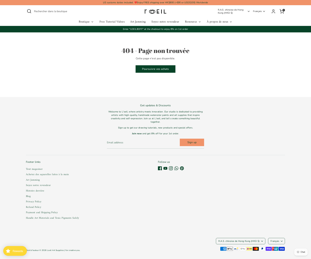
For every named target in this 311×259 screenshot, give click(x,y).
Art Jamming (138, 22)
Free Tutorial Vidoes (112, 22)
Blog (28, 196)
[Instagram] (171, 168)
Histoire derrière (35, 191)
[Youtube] (165, 168)
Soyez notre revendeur (165, 22)
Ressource (191, 22)
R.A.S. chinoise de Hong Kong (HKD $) (230, 11)
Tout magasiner (34, 169)
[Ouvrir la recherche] (29, 11)
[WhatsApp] (176, 168)
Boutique (85, 22)
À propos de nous (218, 22)
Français (257, 11)
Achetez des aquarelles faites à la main (47, 174)
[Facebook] (160, 168)
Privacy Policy (33, 201)
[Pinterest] (182, 168)
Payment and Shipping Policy (42, 212)
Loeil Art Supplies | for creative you (63, 250)
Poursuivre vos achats (155, 69)
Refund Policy (33, 207)
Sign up (192, 142)
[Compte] (273, 11)
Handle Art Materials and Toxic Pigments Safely (52, 218)
